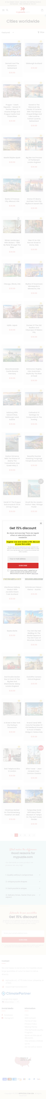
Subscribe (23, 565)
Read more (35, 573)
